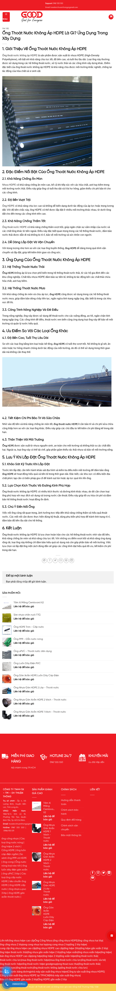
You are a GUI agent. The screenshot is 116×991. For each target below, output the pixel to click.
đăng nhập (22, 581)
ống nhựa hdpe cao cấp (22, 940)
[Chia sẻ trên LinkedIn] (71, 560)
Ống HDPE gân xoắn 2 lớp (52, 979)
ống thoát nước (24, 967)
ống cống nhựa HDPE (65, 940)
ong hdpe (37, 956)
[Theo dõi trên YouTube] (92, 878)
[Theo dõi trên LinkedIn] (109, 873)
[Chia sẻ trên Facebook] (49, 560)
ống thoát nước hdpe (11, 964)
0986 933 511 (8, 831)
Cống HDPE (8, 850)
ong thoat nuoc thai (68, 964)
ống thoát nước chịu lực (74, 967)
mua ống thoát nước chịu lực (65, 960)
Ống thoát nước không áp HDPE (19, 55)
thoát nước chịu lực (10, 960)
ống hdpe (106, 952)
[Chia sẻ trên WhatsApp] (44, 560)
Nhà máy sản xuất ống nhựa (65, 975)
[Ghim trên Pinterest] (66, 560)
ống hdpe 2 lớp (51, 956)
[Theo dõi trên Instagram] (98, 873)
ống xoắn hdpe (68, 956)
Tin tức (5, 29)
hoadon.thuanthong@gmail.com (23, 824)
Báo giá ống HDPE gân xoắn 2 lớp (18, 979)
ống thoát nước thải (87, 956)
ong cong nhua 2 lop (58, 944)
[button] (6, 17)
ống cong (8, 862)
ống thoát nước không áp (47, 967)
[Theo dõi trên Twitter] (103, 873)
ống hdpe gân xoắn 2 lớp (94, 948)
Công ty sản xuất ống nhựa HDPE (86, 971)
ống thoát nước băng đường (15, 971)
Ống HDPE (8, 206)
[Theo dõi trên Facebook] (92, 873)
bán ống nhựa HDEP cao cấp (16, 956)
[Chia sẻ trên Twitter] (55, 560)
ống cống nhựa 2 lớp (11, 944)
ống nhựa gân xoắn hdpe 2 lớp (44, 952)
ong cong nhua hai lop (35, 944)
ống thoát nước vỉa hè (93, 960)
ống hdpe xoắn (69, 952)
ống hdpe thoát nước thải (13, 952)
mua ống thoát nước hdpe (35, 960)
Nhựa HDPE (9, 184)
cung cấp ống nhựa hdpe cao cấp (18, 948)
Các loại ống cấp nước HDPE (14, 878)
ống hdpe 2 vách (11, 846)
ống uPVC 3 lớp (11, 874)
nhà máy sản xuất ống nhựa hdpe (49, 971)
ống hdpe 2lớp (72, 948)
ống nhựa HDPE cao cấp (50, 948)
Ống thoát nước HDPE (14, 227)
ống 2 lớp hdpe (78, 944)
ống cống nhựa (10, 839)
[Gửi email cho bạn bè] (60, 560)
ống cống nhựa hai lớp (90, 940)
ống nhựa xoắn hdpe (89, 952)
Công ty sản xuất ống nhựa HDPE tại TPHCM (24, 975)
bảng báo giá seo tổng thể (67, 987)
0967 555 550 (56, 762)
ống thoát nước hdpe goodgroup (40, 964)
